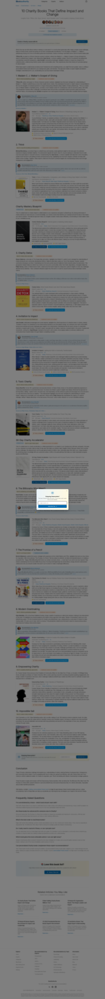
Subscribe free (51, 506)
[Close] (67, 491)
